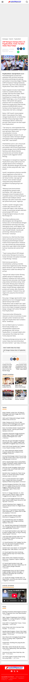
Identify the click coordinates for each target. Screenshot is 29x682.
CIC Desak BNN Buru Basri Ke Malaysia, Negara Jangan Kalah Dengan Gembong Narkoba (12, 521)
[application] (14, 595)
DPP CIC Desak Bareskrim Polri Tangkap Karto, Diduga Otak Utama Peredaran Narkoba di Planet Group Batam (13, 480)
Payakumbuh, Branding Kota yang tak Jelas (13, 642)
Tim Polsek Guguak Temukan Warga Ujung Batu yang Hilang (13, 657)
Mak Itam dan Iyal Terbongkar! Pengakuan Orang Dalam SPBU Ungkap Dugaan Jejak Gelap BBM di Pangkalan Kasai (13, 442)
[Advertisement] (14, 20)
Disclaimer (21, 678)
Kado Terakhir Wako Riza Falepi (11, 347)
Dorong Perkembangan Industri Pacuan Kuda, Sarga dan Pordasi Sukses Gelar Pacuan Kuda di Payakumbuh (14, 457)
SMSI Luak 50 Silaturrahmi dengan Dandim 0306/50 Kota (20, 386)
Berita (3, 50)
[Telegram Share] (24, 49)
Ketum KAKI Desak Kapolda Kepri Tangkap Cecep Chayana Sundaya (13, 447)
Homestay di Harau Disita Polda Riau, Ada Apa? (13, 653)
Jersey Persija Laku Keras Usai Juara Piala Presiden (13, 627)
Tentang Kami (13, 678)
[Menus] (2, 2)
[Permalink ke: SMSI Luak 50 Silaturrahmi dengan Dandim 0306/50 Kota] (21, 381)
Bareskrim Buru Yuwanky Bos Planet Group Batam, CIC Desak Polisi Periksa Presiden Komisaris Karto (13, 474)
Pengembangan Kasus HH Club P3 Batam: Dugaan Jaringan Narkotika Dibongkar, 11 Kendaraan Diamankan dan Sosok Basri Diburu (13, 573)
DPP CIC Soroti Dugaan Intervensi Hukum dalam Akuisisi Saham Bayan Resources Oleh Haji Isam (14, 500)
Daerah (7, 50)
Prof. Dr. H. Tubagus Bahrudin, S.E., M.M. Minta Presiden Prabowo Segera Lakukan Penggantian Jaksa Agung (13, 494)
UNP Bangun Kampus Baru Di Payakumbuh (14, 350)
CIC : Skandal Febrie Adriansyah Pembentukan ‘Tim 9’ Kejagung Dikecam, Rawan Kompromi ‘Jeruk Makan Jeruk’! (14, 527)
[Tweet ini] (21, 49)
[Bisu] (22, 601)
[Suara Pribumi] (15, 2)
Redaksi (11, 679)
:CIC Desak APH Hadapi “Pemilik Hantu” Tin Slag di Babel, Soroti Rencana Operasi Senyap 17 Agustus (14, 579)
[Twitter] (14, 359)
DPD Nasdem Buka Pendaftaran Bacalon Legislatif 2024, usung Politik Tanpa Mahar (21, 366)
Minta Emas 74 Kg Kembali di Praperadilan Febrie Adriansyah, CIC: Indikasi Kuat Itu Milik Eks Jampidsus (14, 511)
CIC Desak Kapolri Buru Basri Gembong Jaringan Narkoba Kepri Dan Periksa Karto (13, 552)
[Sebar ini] (18, 49)
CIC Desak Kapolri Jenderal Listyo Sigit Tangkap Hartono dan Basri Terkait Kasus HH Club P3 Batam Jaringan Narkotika (14, 565)
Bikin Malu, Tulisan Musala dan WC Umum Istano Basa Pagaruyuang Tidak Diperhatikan (14, 647)
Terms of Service (20, 676)
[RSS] (17, 359)
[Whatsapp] (18, 52)
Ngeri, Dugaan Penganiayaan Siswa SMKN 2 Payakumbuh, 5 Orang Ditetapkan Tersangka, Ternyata (14, 618)
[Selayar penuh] (24, 601)
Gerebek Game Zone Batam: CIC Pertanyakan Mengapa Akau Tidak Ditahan (14, 548)
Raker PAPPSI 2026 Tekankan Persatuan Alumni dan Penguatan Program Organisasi (13, 558)
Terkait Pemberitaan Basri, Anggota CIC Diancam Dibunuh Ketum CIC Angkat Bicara (13, 504)
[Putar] (4, 601)
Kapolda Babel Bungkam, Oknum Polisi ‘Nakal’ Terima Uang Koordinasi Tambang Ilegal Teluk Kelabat (14, 633)
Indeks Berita (4, 678)
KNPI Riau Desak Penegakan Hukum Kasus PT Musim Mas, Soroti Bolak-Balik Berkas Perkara (13, 469)
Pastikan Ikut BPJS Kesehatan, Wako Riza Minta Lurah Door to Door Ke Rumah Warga (7, 367)
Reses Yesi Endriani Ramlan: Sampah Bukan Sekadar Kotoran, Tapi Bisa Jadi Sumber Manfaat (20, 398)
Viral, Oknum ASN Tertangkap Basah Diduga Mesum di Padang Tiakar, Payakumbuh (14, 637)
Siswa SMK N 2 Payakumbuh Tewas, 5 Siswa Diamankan (14, 623)
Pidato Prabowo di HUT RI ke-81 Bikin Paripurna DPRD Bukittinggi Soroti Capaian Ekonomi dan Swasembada (7, 398)
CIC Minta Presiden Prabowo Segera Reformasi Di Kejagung (11, 516)
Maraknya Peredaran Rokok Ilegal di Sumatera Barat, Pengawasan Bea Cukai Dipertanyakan (14, 612)
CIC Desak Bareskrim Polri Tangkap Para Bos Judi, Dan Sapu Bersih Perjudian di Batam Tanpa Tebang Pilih (14, 544)
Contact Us (4, 679)
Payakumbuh (5, 51)
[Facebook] (11, 359)
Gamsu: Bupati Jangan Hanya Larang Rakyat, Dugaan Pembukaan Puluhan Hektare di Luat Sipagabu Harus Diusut (14, 463)
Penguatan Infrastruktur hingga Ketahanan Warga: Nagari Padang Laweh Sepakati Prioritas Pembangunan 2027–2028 (13, 435)
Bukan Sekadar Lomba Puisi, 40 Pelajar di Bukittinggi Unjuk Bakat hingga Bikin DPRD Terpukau (8, 386)
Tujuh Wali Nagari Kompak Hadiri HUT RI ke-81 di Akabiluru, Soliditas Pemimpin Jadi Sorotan (14, 538)
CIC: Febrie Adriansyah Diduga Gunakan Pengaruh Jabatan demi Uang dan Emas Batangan (12, 452)
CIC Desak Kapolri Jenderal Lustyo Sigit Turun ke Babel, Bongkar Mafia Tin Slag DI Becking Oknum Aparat (14, 532)
